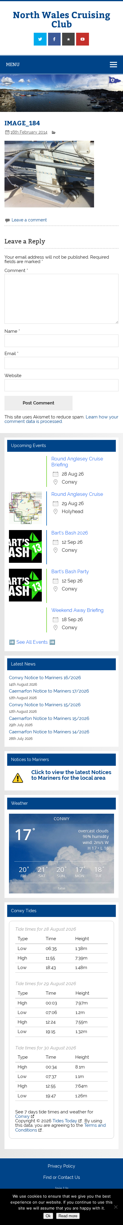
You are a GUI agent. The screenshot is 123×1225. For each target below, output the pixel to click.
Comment (16, 270)
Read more (68, 1216)
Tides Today (65, 1121)
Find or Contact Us (61, 1178)
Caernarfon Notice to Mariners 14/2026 (49, 732)
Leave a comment (29, 220)
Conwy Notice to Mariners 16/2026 (45, 677)
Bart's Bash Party (70, 571)
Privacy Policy (61, 1166)
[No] (116, 1207)
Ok (48, 1216)
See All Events (32, 642)
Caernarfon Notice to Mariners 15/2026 (49, 718)
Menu (13, 64)
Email (11, 353)
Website (12, 376)
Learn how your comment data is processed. (61, 419)
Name (12, 331)
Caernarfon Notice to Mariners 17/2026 (49, 691)
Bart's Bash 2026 (69, 533)
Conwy (22, 1116)
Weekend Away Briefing (77, 610)
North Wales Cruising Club (61, 18)
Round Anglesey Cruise (77, 494)
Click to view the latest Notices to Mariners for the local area (71, 775)
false (61, 888)
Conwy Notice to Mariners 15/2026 (45, 704)
